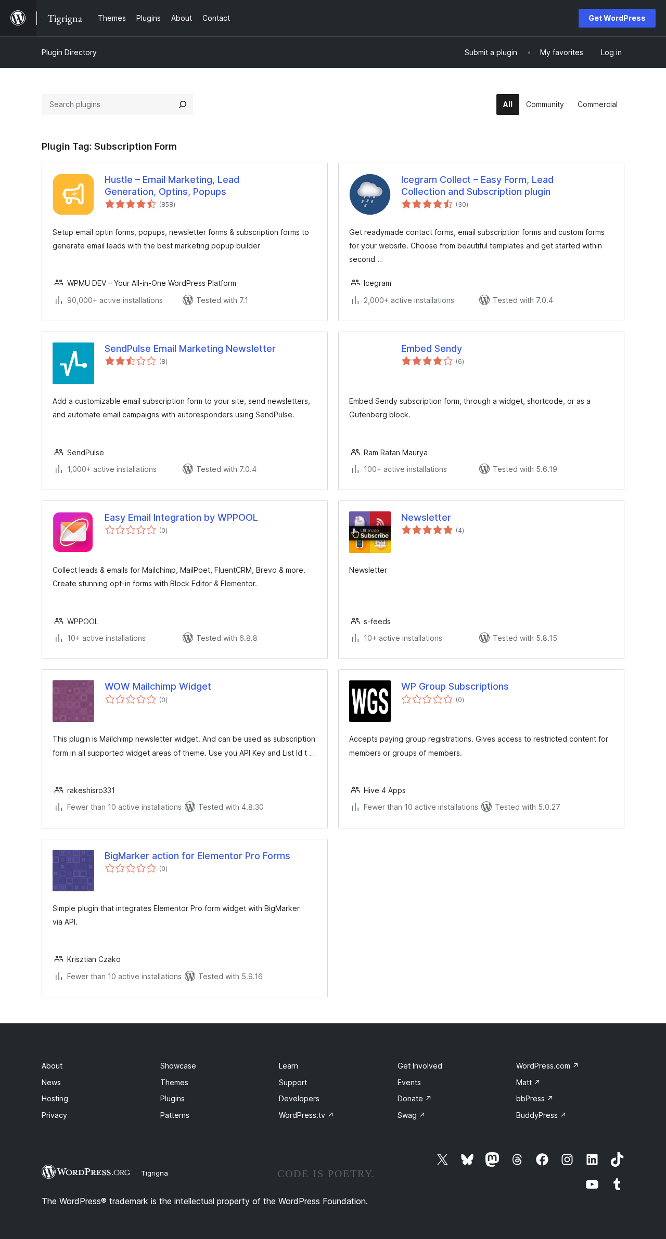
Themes (174, 1082)
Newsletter (426, 517)
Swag (412, 1115)
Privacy (54, 1115)
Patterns (174, 1115)
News (51, 1082)
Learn (288, 1065)
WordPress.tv (306, 1115)
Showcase (178, 1065)
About (52, 1065)
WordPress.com (547, 1065)
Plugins (172, 1098)
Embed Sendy (431, 348)
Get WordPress (617, 18)
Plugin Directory (69, 52)
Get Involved (420, 1065)
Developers (299, 1098)
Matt (528, 1082)
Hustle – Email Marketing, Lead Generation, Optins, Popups (172, 185)
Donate (415, 1098)
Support (293, 1082)
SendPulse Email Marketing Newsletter (190, 348)
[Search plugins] (182, 104)
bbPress (535, 1098)
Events (409, 1082)
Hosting (55, 1098)
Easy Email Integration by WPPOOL (181, 517)
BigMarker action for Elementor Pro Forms (197, 855)
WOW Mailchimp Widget (158, 686)
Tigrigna (154, 1173)
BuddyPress (541, 1115)
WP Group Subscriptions (455, 686)
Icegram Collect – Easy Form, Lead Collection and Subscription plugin (477, 185)
